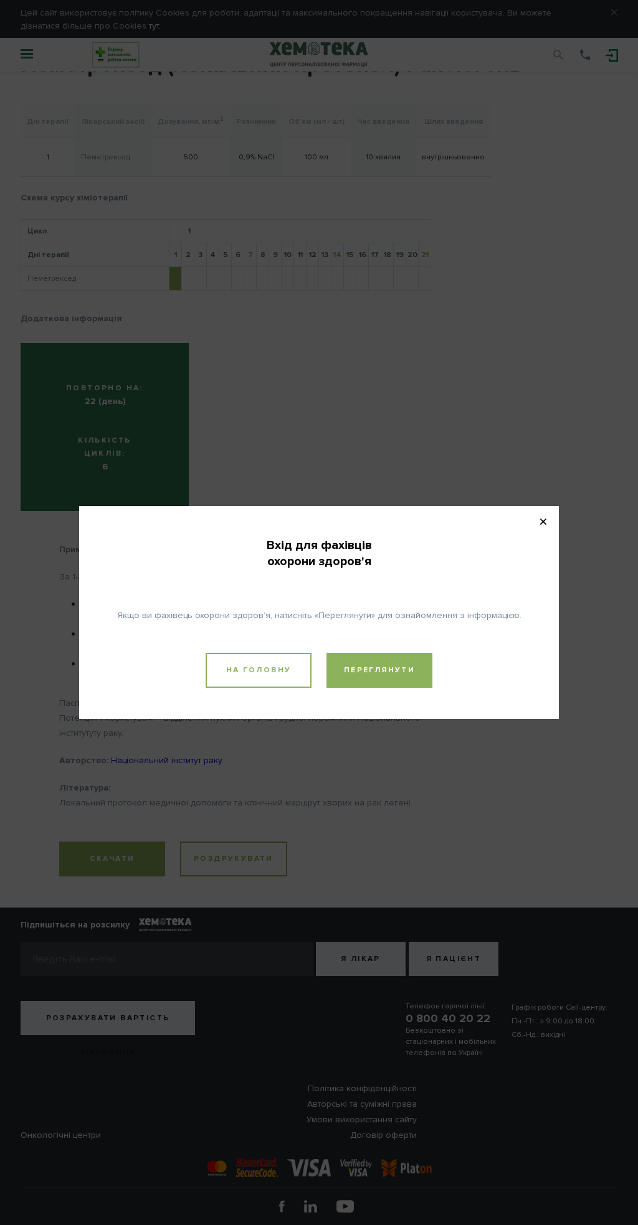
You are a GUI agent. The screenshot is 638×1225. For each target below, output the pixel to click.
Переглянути (379, 670)
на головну (259, 670)
